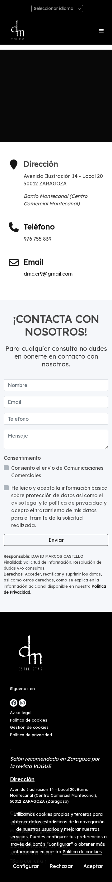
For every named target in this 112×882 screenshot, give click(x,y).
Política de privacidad (31, 734)
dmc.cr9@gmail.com (48, 274)
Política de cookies (28, 720)
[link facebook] (13, 703)
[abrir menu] (101, 30)
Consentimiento (22, 458)
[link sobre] (56, 655)
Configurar (26, 866)
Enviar (56, 540)
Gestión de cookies (29, 727)
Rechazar (61, 866)
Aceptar (93, 866)
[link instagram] (22, 703)
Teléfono (39, 226)
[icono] (14, 227)
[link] (17, 31)
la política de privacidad (73, 503)
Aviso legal (20, 712)
